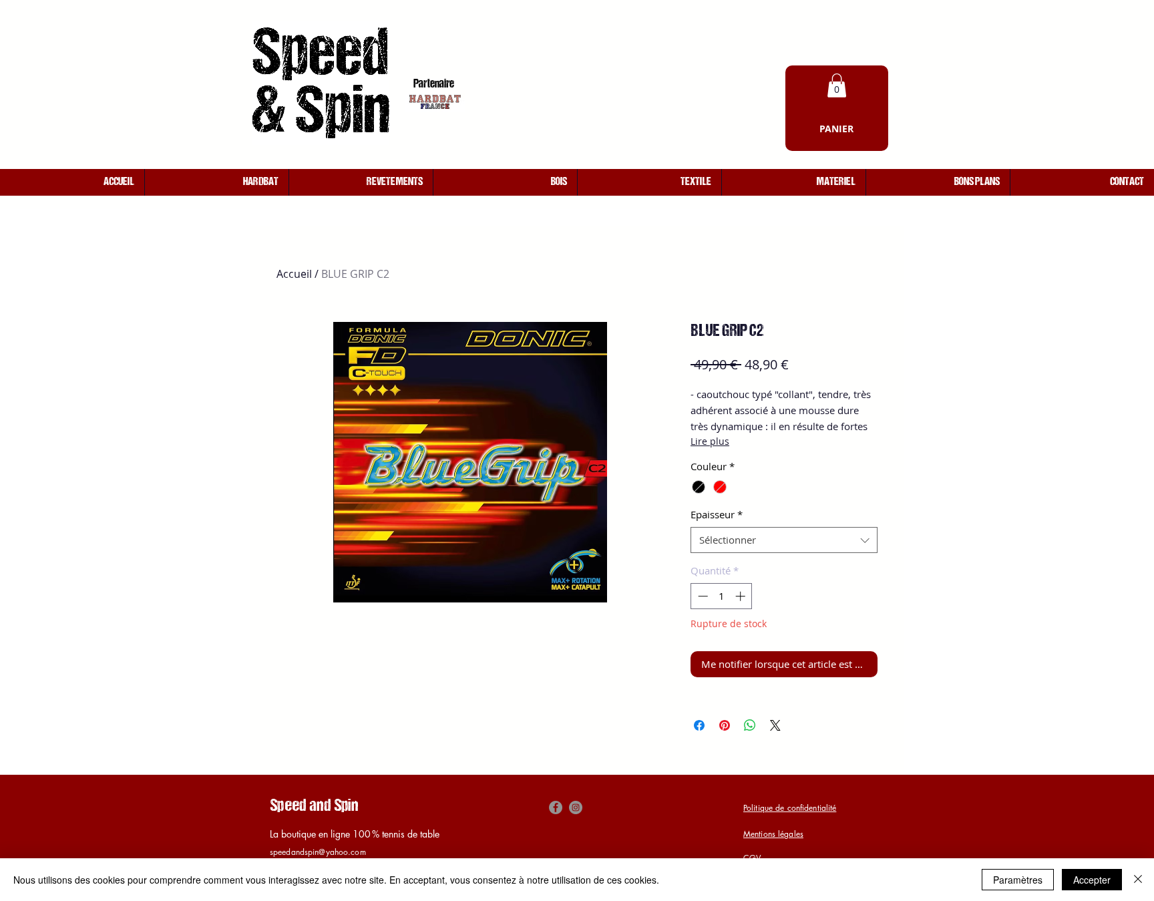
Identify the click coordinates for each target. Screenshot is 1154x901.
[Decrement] (702, 596)
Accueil (294, 273)
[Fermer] (1138, 879)
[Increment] (742, 596)
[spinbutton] (722, 596)
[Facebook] (555, 807)
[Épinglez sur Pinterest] (725, 725)
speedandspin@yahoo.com (318, 852)
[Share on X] (775, 725)
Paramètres (1017, 879)
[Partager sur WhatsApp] (750, 725)
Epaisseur (717, 514)
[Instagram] (575, 807)
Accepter (1092, 879)
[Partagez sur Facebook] (699, 725)
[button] (837, 85)
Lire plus (710, 441)
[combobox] (784, 540)
